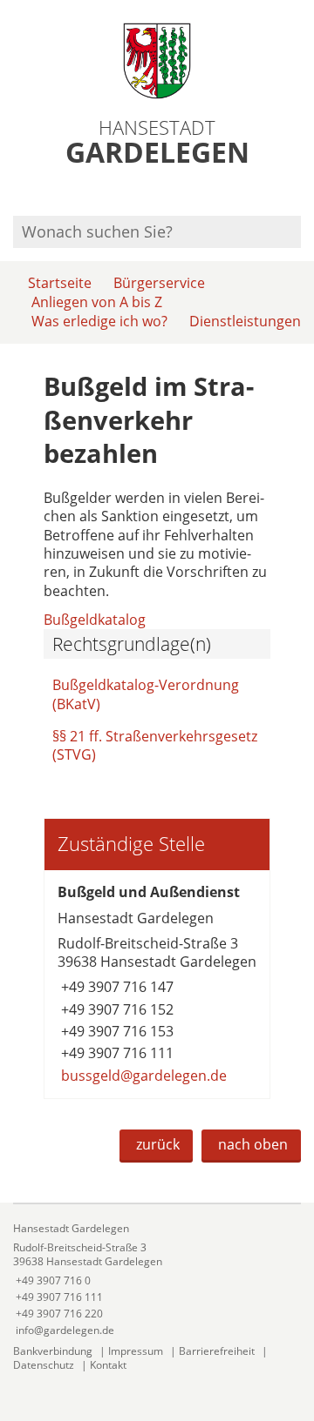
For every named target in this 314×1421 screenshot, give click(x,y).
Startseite (60, 282)
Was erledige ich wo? (99, 321)
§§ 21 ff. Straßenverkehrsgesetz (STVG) (154, 745)
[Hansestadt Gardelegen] (157, 1279)
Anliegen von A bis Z (96, 302)
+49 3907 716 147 (116, 986)
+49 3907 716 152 (116, 1009)
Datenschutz (43, 1364)
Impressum (135, 1351)
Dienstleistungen (245, 321)
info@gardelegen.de (63, 1330)
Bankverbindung (52, 1351)
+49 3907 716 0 (52, 1280)
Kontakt (108, 1364)
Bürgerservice (159, 282)
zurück (158, 1144)
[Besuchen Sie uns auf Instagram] (298, 192)
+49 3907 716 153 (116, 1031)
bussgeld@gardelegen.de (142, 1075)
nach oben (253, 1144)
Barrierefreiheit (217, 1351)
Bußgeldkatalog (95, 619)
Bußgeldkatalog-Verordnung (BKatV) (145, 694)
